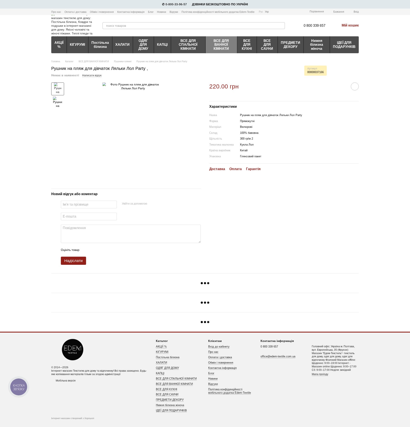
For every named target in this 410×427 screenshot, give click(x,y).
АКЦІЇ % (58, 44)
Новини (161, 11)
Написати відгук (91, 75)
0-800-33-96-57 (176, 4)
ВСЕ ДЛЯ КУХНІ (247, 44)
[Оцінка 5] (113, 249)
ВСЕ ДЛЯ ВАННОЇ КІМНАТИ (221, 44)
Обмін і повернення (102, 11)
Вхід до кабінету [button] (219, 346)
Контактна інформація (131, 11)
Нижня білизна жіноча (316, 44)
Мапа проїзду (320, 374)
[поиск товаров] (281, 25)
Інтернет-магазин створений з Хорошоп (72, 418)
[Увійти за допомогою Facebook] (151, 203)
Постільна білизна (100, 44)
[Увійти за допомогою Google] (158, 203)
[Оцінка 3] (100, 249)
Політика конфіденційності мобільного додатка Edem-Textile (218, 11)
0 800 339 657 (314, 25)
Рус (261, 11)
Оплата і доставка (75, 11)
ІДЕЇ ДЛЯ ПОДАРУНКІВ (344, 44)
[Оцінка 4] (107, 249)
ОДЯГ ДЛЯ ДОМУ (143, 44)
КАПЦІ (162, 44)
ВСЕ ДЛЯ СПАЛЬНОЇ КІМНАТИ (188, 44)
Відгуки (174, 11)
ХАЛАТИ (122, 44)
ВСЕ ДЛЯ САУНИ (267, 44)
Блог (151, 11)
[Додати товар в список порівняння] (343, 86)
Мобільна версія (65, 380)
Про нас (56, 11)
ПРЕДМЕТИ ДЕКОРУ (290, 44)
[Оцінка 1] (86, 249)
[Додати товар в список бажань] (355, 86)
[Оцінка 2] (93, 249)
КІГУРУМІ (77, 44)
